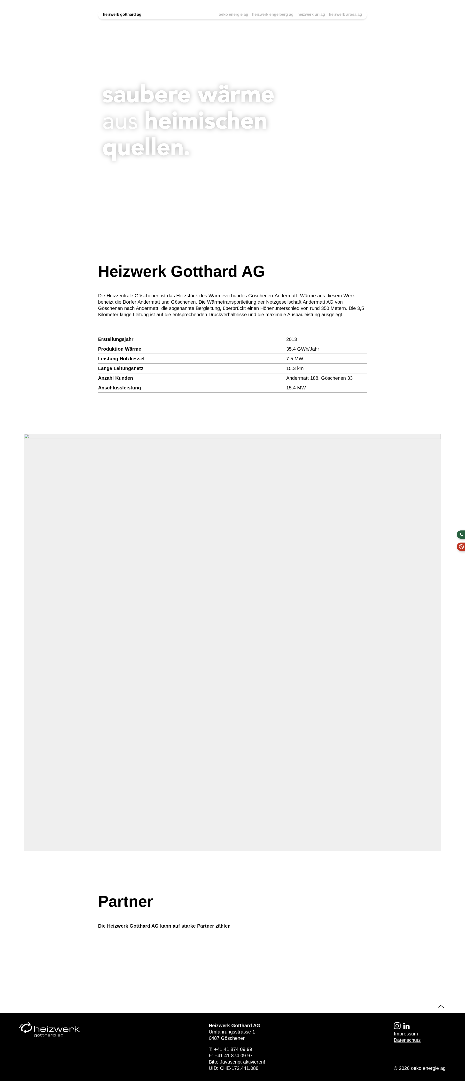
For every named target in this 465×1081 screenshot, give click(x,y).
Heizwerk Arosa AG (345, 14)
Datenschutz (407, 1040)
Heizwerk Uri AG (311, 14)
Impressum (406, 1033)
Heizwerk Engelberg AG (273, 14)
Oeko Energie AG (233, 14)
